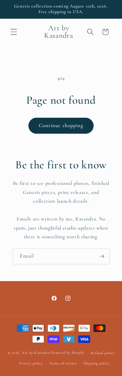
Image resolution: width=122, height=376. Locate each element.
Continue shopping (61, 125)
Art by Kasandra (36, 353)
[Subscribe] (101, 256)
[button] (13, 31)
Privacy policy (31, 363)
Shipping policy (96, 363)
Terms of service (63, 363)
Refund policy (102, 353)
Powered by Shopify (67, 353)
